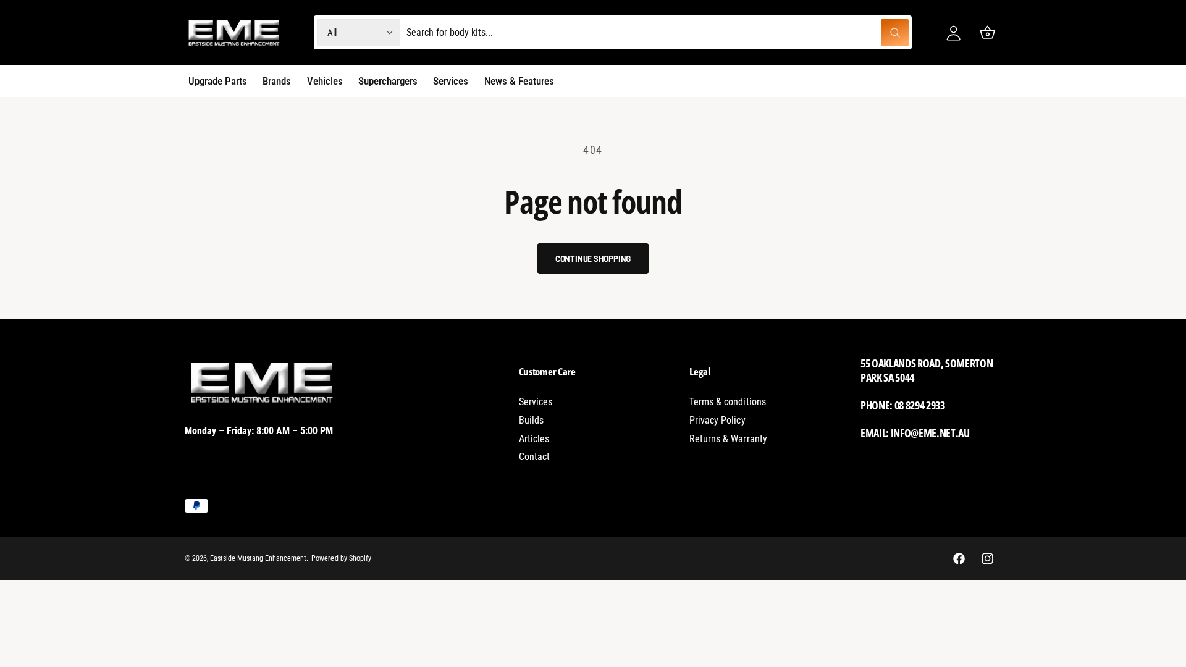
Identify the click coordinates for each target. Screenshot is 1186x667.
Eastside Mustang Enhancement (258, 558)
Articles (534, 439)
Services (535, 402)
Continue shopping (593, 259)
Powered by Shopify (341, 558)
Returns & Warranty (728, 439)
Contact (534, 457)
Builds (531, 420)
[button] (987, 32)
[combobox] (657, 32)
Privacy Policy (717, 420)
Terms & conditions (727, 402)
